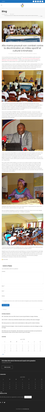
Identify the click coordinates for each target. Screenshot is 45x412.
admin (21, 53)
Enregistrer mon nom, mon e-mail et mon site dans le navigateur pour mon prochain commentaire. (23, 300)
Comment (3, 271)
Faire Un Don (7, 367)
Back (41, 16)
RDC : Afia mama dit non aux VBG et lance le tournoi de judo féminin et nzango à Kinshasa (20, 316)
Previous (5, 309)
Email (3, 290)
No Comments (34, 53)
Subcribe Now (28, 397)
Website (3, 295)
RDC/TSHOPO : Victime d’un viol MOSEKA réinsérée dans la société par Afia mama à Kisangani (21, 319)
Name (3, 286)
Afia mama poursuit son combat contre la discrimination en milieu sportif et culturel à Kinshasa (20, 322)
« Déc (3, 354)
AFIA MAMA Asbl (4, 14)
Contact (3, 1)
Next (41, 309)
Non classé (12, 14)
